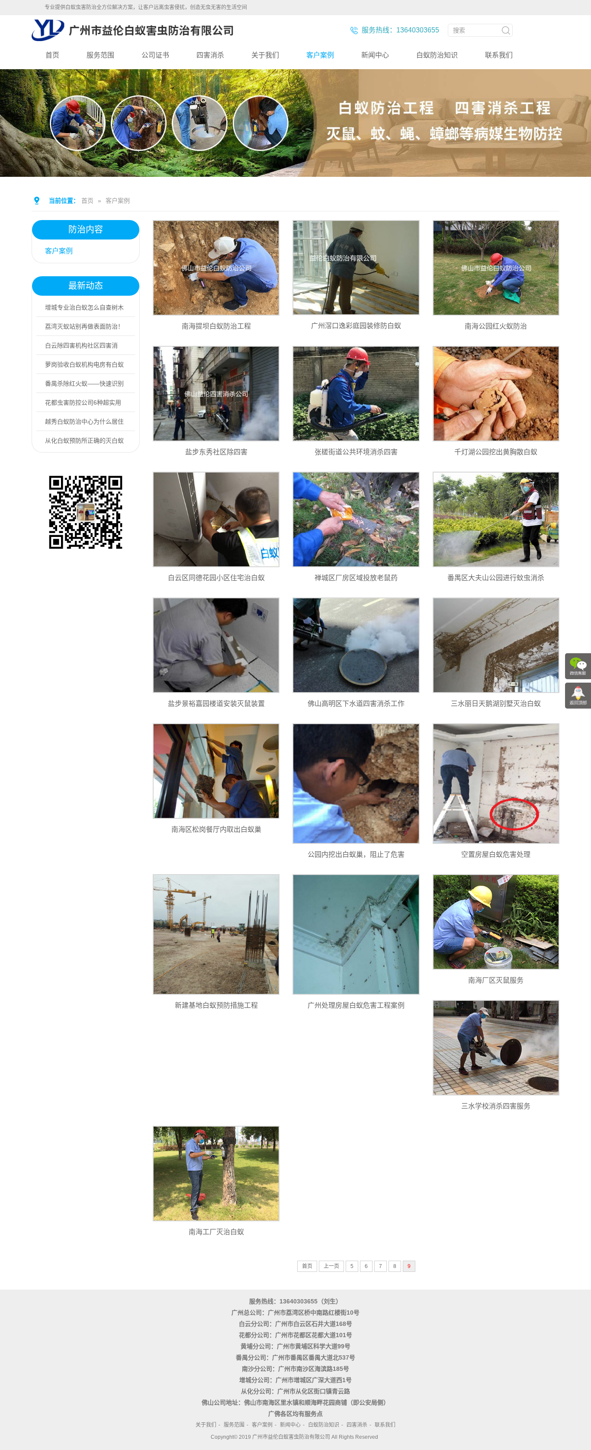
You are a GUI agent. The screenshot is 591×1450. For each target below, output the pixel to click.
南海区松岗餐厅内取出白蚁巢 (216, 829)
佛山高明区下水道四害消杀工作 (356, 703)
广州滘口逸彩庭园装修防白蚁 (356, 325)
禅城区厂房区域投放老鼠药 (356, 577)
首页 (52, 55)
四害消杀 (210, 55)
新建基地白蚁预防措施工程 (216, 1005)
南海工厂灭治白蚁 (216, 1232)
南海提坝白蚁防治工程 (216, 326)
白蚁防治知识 (437, 55)
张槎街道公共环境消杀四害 (356, 452)
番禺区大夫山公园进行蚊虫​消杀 (495, 577)
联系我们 (499, 55)
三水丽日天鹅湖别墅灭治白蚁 (496, 703)
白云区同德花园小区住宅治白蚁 (216, 577)
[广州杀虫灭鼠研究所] (132, 37)
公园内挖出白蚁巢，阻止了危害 (356, 854)
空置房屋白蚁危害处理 (495, 854)
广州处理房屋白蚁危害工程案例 (356, 1005)
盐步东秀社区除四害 (216, 452)
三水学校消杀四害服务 (495, 1106)
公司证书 (155, 55)
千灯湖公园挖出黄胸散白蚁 (495, 452)
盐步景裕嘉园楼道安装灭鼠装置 (216, 703)
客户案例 (320, 55)
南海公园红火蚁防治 (496, 326)
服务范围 (100, 55)
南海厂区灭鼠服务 (496, 980)
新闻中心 (375, 55)
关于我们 (265, 55)
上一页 (331, 1266)
